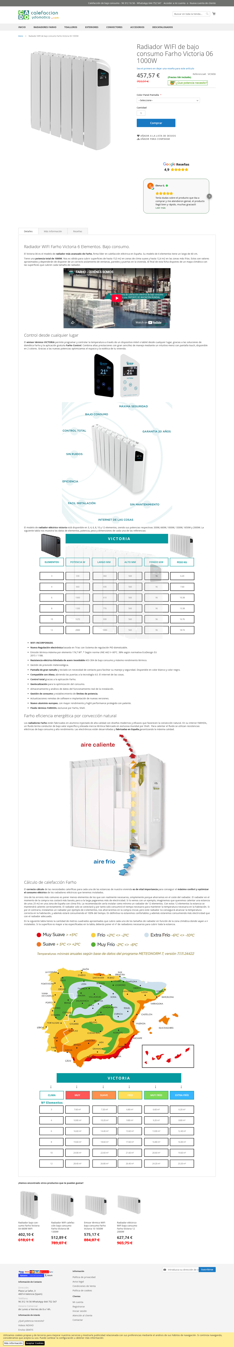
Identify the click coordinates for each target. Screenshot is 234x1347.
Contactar (78, 1319)
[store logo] (39, 15)
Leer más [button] (161, 207)
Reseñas (77, 231)
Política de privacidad (84, 1277)
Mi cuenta (78, 1302)
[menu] (117, 27)
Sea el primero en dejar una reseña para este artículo (165, 68)
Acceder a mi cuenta (174, 3)
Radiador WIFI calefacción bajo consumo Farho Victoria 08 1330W (63, 1227)
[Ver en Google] (150, 186)
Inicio (20, 36)
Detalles (28, 231)
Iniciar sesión (80, 1310)
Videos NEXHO (26, 1325)
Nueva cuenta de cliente (203, 3)
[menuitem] (22, 27)
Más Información (53, 231)
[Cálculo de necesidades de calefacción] (188, 84)
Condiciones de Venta (84, 1286)
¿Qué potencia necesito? (31, 1320)
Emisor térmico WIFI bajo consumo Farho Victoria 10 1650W (95, 1225)
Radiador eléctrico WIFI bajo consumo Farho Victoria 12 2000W (127, 1227)
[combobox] (191, 13)
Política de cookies (82, 1290)
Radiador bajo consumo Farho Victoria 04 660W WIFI (28, 1225)
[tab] (28, 231)
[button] (143, 196)
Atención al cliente (82, 1315)
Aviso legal (78, 1281)
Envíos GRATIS (25, 1329)
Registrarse (79, 1306)
